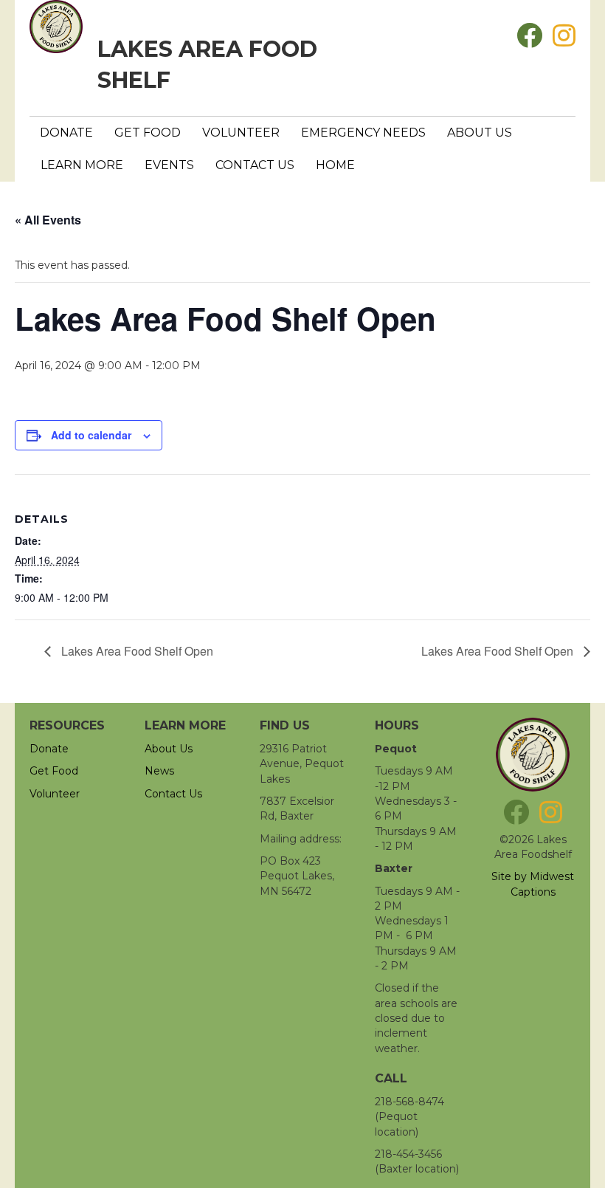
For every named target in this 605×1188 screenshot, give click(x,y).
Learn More (82, 165)
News (159, 770)
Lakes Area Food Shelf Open (135, 650)
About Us (479, 133)
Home (335, 165)
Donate (66, 133)
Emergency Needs (363, 133)
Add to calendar (91, 435)
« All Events (48, 219)
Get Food (147, 133)
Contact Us (254, 165)
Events (169, 165)
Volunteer (241, 133)
